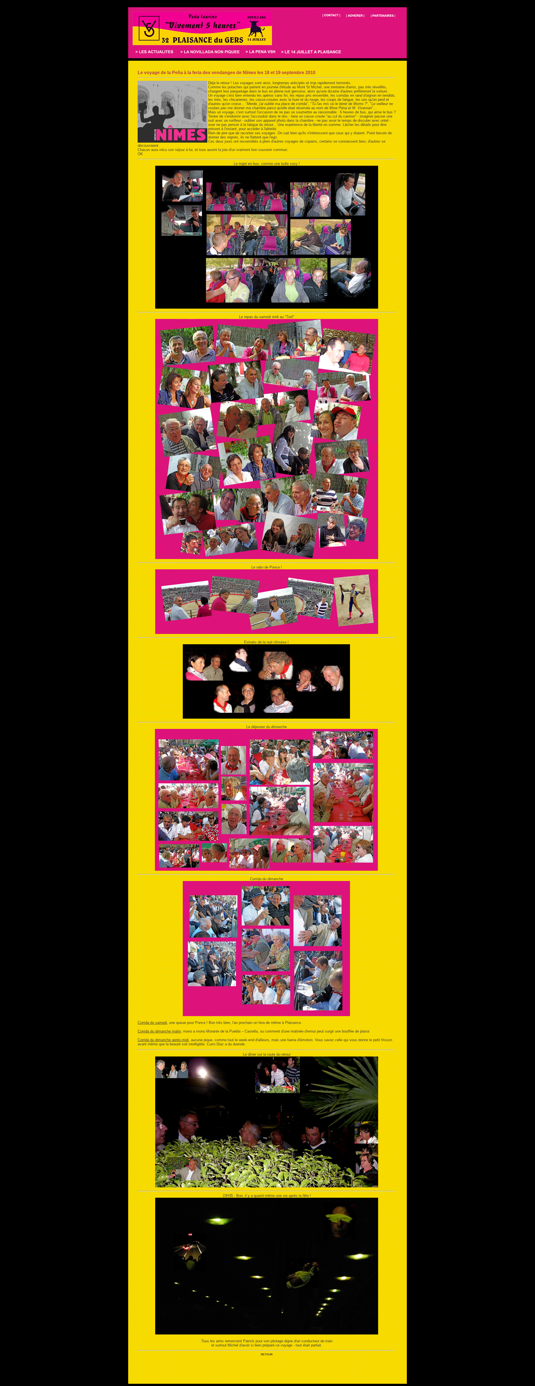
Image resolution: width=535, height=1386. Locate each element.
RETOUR (267, 1354)
